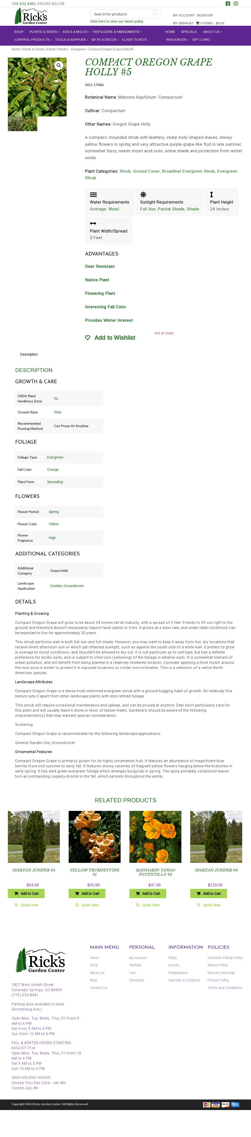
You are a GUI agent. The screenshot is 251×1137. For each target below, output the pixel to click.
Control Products (32, 39)
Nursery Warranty (221, 973)
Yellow (54, 524)
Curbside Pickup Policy (225, 958)
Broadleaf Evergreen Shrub (188, 171)
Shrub (125, 171)
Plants (51, 49)
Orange (53, 470)
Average (98, 209)
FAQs (172, 958)
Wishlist (135, 965)
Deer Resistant (100, 266)
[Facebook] (228, 4)
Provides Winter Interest (109, 320)
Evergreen (55, 457)
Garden (56, 586)
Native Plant (97, 280)
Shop (19, 32)
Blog (93, 980)
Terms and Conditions (225, 988)
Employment (177, 973)
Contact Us (98, 988)
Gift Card (201, 39)
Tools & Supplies (70, 39)
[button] (58, 65)
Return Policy (218, 965)
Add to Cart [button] (29, 893)
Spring (54, 512)
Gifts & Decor (103, 39)
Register (205, 15)
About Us (211, 32)
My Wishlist (183, 23)
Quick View (29, 905)
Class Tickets (134, 39)
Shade (193, 209)
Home (170, 32)
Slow (57, 412)
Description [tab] (29, 354)
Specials (189, 32)
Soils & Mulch (75, 32)
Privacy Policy (218, 980)
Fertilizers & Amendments (116, 32)
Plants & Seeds (43, 32)
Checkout (136, 980)
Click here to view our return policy (116, 21)
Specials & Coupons (184, 980)
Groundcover (73, 586)
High (52, 538)
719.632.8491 (24, 4)
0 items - (212, 23)
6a (56, 398)
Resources (176, 39)
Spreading (55, 482)
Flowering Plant (100, 293)
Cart (132, 973)
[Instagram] (235, 4)
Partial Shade (171, 209)
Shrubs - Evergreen (72, 49)
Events (173, 965)
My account (184, 15)
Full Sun (148, 209)
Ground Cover (146, 171)
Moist (114, 209)
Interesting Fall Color (105, 307)
